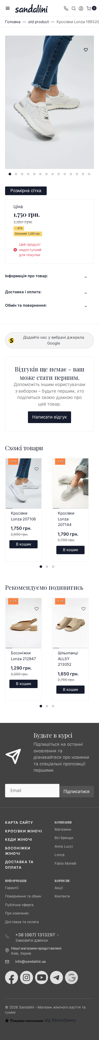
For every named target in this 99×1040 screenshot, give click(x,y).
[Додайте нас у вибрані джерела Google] (71, 977)
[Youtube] (41, 977)
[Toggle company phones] (66, 8)
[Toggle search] (73, 8)
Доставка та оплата (22, 922)
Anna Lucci (64, 846)
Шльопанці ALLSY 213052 (68, 658)
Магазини (63, 829)
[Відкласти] (36, 469)
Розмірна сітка (25, 190)
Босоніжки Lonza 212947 (23, 655)
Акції (59, 888)
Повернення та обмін (23, 896)
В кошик (23, 544)
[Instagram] (26, 977)
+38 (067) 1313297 (35, 934)
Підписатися (76, 791)
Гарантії (11, 888)
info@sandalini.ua (30, 961)
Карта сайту (19, 822)
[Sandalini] (31, 8)
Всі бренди (64, 838)
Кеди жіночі (18, 839)
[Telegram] (56, 977)
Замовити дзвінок (31, 940)
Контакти (62, 896)
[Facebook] (11, 977)
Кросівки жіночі (23, 831)
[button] (10, 174)
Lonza (59, 855)
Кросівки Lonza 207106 (23, 516)
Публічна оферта (19, 905)
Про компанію (17, 913)
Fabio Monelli (65, 863)
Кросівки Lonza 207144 (66, 519)
